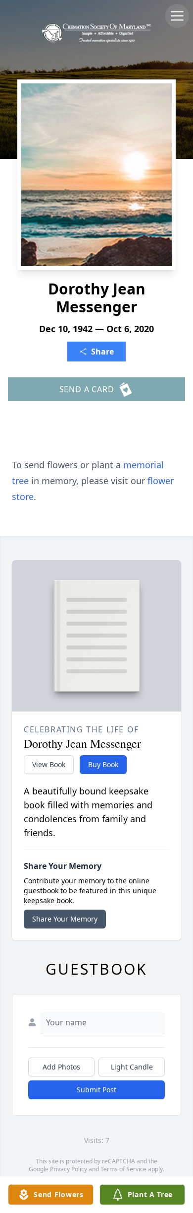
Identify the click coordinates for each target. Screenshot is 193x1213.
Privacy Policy (68, 1169)
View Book (48, 764)
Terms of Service (123, 1169)
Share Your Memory (64, 919)
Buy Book (103, 764)
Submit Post (96, 1089)
